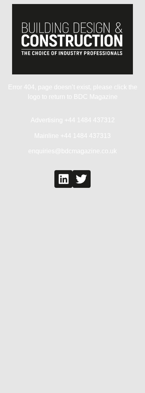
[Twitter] (81, 179)
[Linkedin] (63, 179)
